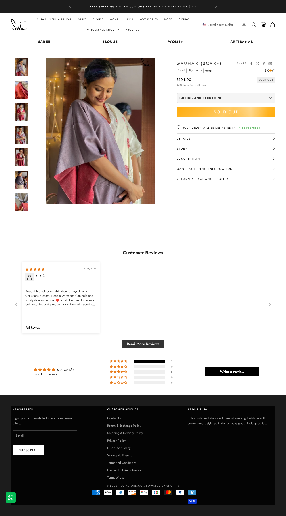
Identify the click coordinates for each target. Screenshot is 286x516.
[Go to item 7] (21, 202)
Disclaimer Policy (118, 448)
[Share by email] (270, 63)
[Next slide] (269, 304)
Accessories (148, 19)
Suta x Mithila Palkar (54, 19)
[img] (35, 269)
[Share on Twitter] (257, 63)
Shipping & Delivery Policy (125, 433)
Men (130, 19)
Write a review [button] (232, 371)
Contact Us (114, 418)
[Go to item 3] (21, 112)
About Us (132, 30)
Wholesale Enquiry (103, 30)
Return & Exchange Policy (124, 425)
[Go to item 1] (21, 67)
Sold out (226, 112)
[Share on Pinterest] (264, 63)
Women (115, 19)
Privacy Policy (116, 440)
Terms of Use (115, 477)
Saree (82, 19)
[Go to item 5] (21, 157)
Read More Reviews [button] (143, 343)
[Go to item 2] (21, 89)
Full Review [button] (32, 327)
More (168, 19)
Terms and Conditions (121, 462)
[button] (217, 24)
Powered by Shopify (162, 486)
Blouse (98, 19)
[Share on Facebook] (251, 63)
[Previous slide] (16, 304)
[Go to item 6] (21, 179)
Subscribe (28, 450)
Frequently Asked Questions (125, 470)
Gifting (184, 19)
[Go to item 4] (21, 134)
